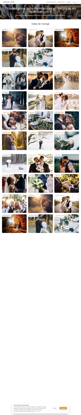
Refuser (54, 408)
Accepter (63, 408)
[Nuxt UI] (9, 2)
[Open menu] (78, 2)
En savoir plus (38, 411)
